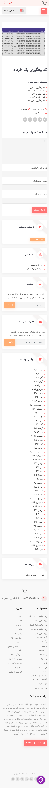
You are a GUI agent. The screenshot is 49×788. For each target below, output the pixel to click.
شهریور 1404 (37, 389)
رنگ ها (44, 641)
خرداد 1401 (37, 537)
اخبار (43, 575)
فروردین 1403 (36, 455)
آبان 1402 (38, 475)
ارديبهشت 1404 (36, 405)
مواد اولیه (43, 683)
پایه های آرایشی (40, 688)
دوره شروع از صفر (35, 269)
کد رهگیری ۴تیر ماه (36, 97)
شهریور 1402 (37, 483)
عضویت (10, 342)
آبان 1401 (38, 522)
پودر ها (44, 659)
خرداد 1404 (37, 401)
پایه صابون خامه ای (39, 629)
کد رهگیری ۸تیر (38, 94)
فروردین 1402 (36, 502)
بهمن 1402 (38, 463)
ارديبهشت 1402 (36, 498)
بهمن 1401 (38, 510)
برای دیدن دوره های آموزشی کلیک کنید (39, 677)
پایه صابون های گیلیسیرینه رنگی (40, 635)
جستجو (10, 304)
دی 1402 (38, 467)
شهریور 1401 (37, 526)
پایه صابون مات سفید (38, 620)
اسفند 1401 (37, 506)
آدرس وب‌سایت (40, 194)
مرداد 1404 (38, 393)
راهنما (20, 620)
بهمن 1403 (38, 416)
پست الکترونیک (40, 181)
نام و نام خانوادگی (39, 168)
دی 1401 (38, 514)
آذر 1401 (39, 518)
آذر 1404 (39, 377)
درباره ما (19, 625)
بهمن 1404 (38, 370)
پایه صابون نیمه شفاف (38, 616)
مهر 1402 (38, 479)
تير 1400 (39, 549)
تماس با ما (18, 629)
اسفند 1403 (37, 413)
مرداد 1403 (38, 440)
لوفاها (44, 646)
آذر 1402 (39, 471)
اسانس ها (43, 650)
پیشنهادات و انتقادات (35, 742)
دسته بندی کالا (16, 638)
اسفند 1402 (37, 459)
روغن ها (43, 654)
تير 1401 (39, 533)
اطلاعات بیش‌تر (37, 239)
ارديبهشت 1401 (36, 541)
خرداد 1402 (37, 494)
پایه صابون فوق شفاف (38, 625)
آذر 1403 (39, 424)
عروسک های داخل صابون (39, 669)
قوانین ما (18, 633)
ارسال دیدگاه (39, 210)
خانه (20, 616)
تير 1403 (39, 444)
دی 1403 (38, 420)
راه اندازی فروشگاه (32, 575)
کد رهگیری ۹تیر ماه (36, 91)
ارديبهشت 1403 (36, 452)
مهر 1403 (38, 432)
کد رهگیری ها (38, 112)
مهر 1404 (38, 385)
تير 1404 (39, 397)
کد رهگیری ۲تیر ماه (36, 100)
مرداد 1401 (38, 530)
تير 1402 (39, 491)
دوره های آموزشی (15, 663)
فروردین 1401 (36, 545)
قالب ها (43, 663)
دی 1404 (38, 374)
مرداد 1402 (38, 487)
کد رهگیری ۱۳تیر (37, 87)
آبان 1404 (38, 381)
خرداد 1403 (37, 448)
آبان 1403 (38, 428)
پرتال (16, 773)
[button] (14, 10)
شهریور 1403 (37, 436)
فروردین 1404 (36, 409)
